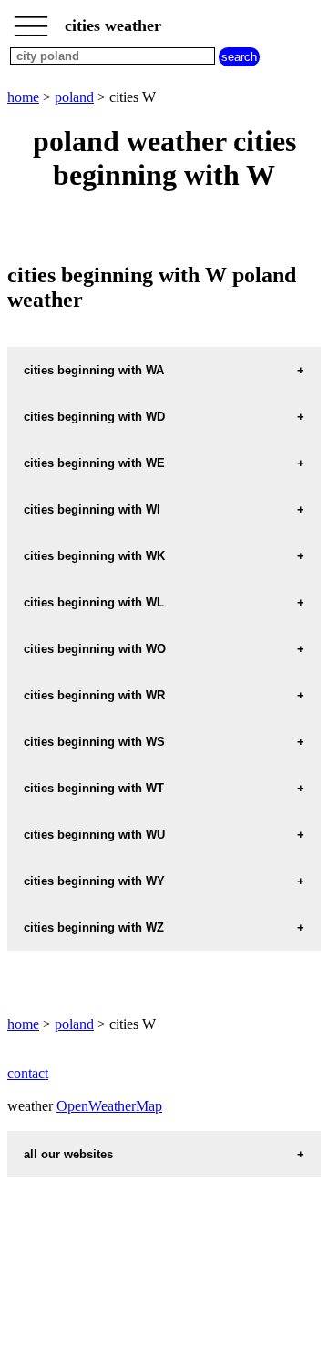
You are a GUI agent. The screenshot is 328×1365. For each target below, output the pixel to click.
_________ (31, 20)
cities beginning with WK (94, 556)
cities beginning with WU (94, 834)
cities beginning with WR (94, 695)
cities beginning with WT (94, 788)
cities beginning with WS (94, 742)
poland (74, 97)
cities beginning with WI (92, 509)
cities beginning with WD (94, 416)
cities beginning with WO (95, 649)
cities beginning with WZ (94, 927)
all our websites (68, 1154)
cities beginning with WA (94, 370)
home (23, 97)
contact (27, 1073)
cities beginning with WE (94, 463)
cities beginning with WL (94, 602)
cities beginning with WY (94, 881)
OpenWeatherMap (109, 1106)
